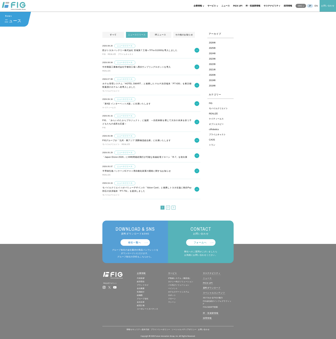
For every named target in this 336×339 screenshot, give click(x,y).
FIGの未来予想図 (210, 307)
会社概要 (141, 288)
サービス (212, 6)
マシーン (172, 302)
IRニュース (160, 35)
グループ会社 (142, 299)
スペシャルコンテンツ (214, 293)
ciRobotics (214, 129)
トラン (212, 145)
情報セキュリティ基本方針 (138, 329)
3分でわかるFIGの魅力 (213, 298)
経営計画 (141, 305)
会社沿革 (141, 302)
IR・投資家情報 (253, 6)
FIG (210, 103)
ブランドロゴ (142, 285)
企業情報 (198, 6)
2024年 (212, 53)
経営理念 (141, 282)
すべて (113, 35)
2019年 (212, 80)
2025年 (212, 48)
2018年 (212, 86)
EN (316, 6)
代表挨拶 (141, 278)
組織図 (140, 295)
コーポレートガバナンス (147, 309)
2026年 (212, 43)
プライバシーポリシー (160, 329)
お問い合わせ (327, 6)
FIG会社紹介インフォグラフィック (217, 302)
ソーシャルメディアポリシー (184, 329)
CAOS (212, 140)
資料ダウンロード (211, 288)
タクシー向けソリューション (180, 282)
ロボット (172, 295)
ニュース (225, 6)
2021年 (212, 69)
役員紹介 (141, 292)
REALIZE (213, 114)
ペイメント (173, 288)
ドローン (172, 299)
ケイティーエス (216, 119)
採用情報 (288, 6)
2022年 (212, 64)
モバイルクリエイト (218, 108)
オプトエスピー (216, 124)
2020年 (212, 75)
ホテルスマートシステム (178, 292)
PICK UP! (237, 6)
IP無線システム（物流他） (179, 278)
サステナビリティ (272, 6)
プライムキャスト (217, 134)
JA (310, 6)
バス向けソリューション (178, 285)
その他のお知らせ (184, 35)
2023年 (212, 59)
